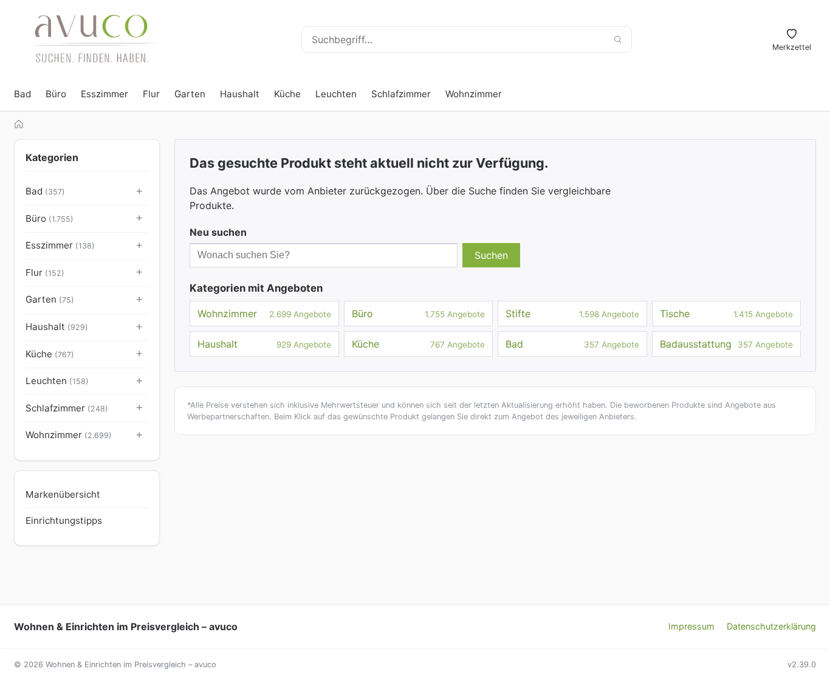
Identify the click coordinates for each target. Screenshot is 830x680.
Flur (151, 94)
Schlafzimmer (401, 94)
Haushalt (239, 94)
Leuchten (336, 94)
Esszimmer (104, 94)
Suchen (491, 255)
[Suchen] (617, 39)
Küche (287, 94)
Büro (56, 94)
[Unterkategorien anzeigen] (139, 192)
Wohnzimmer (473, 94)
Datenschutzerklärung (771, 626)
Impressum (691, 626)
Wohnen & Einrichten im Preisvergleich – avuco (126, 626)
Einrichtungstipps (64, 520)
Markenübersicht (63, 494)
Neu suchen (218, 232)
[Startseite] (19, 124)
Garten (189, 94)
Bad (22, 94)
